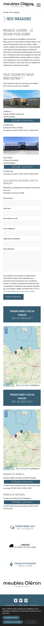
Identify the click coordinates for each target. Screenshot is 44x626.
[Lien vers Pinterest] (20, 600)
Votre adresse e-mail (10, 218)
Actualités (34, 605)
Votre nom (7, 208)
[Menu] (37, 5)
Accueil (5, 12)
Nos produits (10, 605)
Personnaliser (31, 622)
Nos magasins (19, 18)
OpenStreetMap (24, 385)
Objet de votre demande (12, 239)
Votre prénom (8, 198)
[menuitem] (37, 5)
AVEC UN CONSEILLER (25, 527)
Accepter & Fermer (11, 617)
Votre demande (9, 249)
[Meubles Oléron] (18, 5)
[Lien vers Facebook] (15, 600)
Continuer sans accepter (13, 622)
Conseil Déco (23, 605)
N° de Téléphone (9, 229)
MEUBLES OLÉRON (25, 564)
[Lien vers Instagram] (26, 600)
